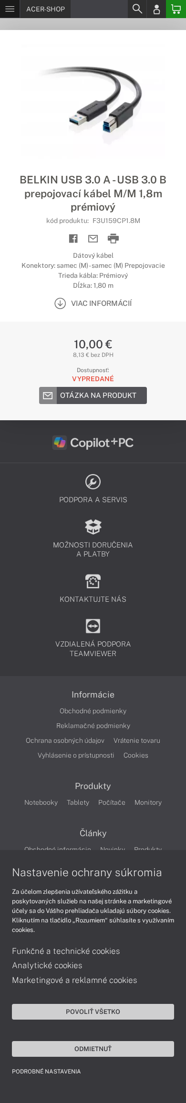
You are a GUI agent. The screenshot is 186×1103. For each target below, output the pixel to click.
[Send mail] (93, 239)
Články (93, 833)
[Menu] (10, 9)
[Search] (136, 9)
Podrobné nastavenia (46, 1071)
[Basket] (176, 9)
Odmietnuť (93, 1048)
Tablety (78, 802)
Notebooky (41, 802)
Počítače (111, 802)
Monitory (148, 802)
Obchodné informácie (57, 849)
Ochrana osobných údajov (65, 740)
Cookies (136, 755)
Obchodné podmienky (93, 711)
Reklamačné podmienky (93, 725)
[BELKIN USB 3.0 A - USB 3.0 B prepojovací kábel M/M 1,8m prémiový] (93, 101)
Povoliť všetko (93, 1011)
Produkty (93, 786)
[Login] (156, 9)
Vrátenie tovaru (137, 740)
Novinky (112, 849)
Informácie (93, 694)
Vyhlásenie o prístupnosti (76, 755)
